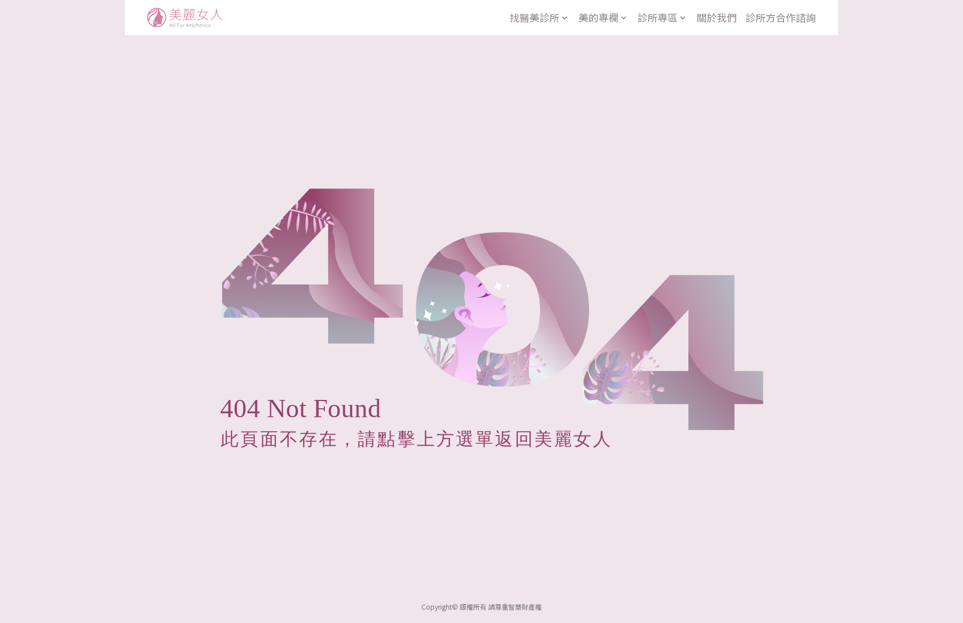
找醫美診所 (534, 17)
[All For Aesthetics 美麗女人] (184, 17)
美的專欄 (598, 17)
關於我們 (717, 17)
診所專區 (658, 17)
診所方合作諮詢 (781, 17)
